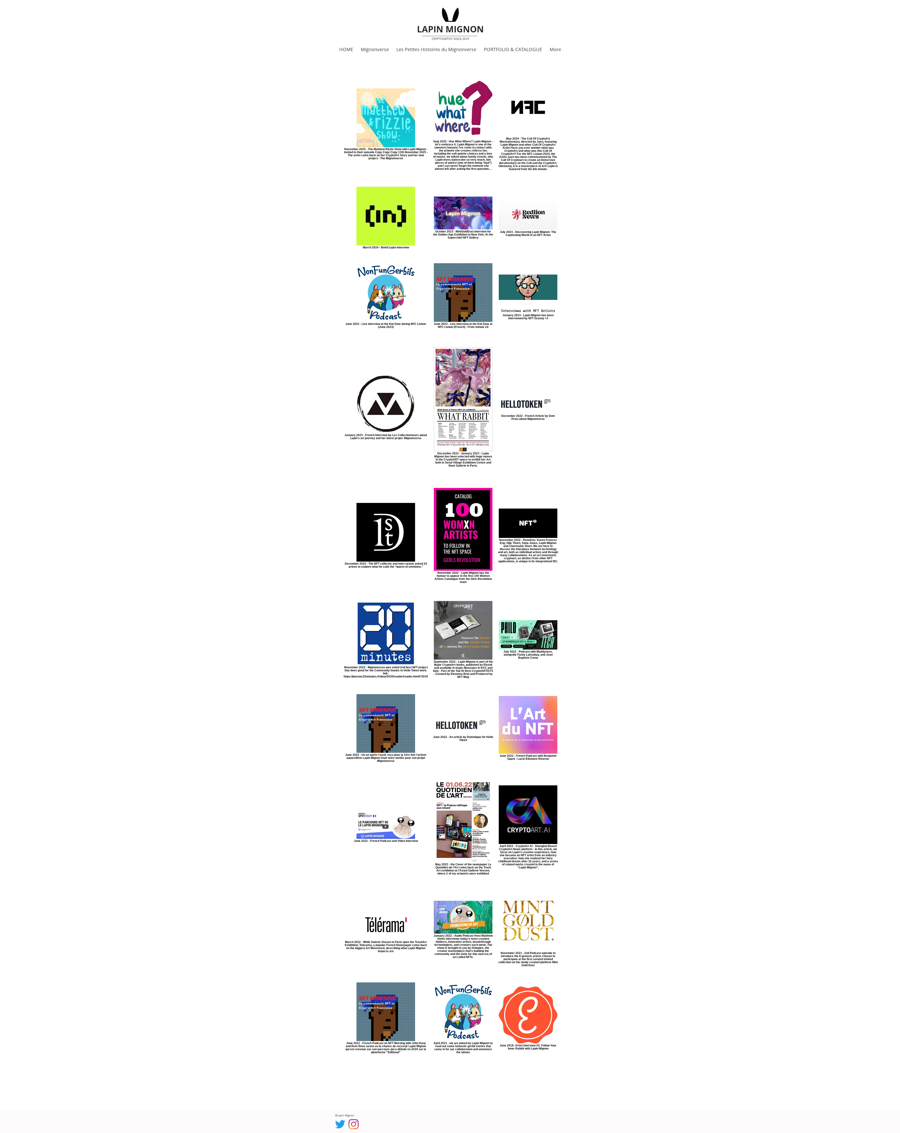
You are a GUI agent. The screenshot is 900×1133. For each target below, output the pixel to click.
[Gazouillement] (340, 1124)
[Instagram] (354, 1124)
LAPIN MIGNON (450, 29)
